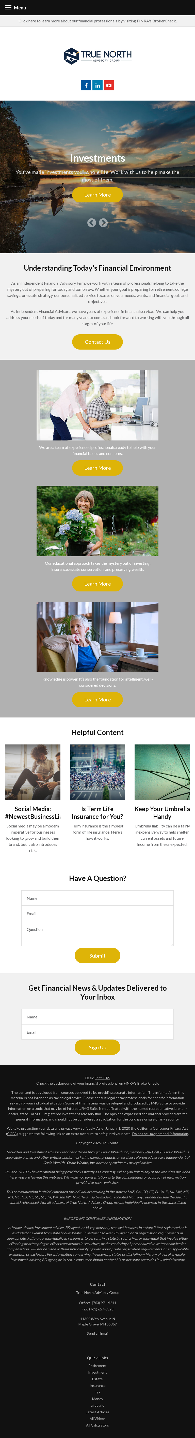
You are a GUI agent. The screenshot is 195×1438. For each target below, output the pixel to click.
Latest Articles (97, 1412)
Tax (97, 1392)
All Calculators (97, 1425)
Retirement (97, 1365)
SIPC (158, 1152)
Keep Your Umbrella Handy (162, 812)
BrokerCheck (147, 1083)
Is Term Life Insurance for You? (97, 812)
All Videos (98, 1418)
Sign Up (97, 1047)
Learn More (97, 194)
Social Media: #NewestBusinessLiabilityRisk (47, 812)
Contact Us (97, 342)
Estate (97, 1379)
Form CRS (102, 1078)
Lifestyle (97, 1405)
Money (97, 1398)
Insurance (98, 1385)
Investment (97, 1372)
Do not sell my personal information (160, 1133)
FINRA (148, 1152)
